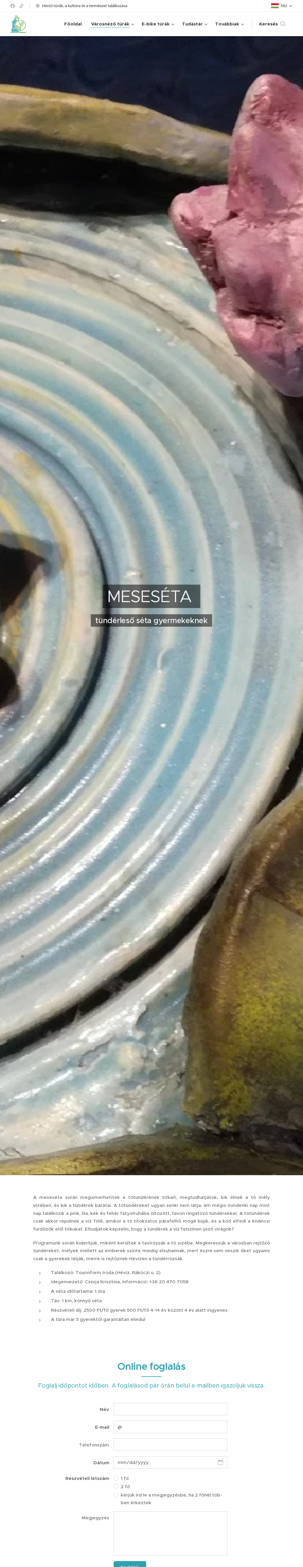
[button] (272, 24)
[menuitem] (74, 24)
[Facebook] (12, 6)
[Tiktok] (21, 6)
